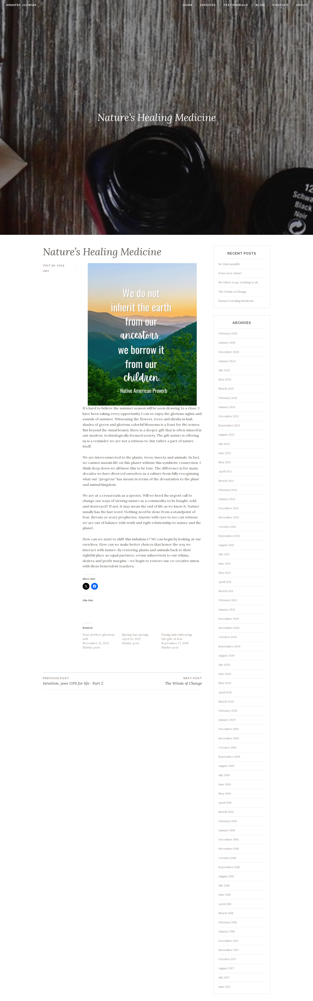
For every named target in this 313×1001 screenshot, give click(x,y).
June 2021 (224, 563)
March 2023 (226, 388)
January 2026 (226, 342)
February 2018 (227, 922)
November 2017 (228, 950)
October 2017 (227, 959)
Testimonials (235, 5)
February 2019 (227, 821)
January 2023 (226, 407)
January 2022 (226, 499)
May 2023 (224, 379)
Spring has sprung (135, 635)
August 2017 (226, 968)
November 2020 (229, 628)
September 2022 (229, 425)
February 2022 (227, 490)
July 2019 (224, 775)
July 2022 (224, 444)
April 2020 (225, 692)
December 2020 (228, 619)
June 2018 (224, 894)
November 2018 (228, 848)
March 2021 (225, 591)
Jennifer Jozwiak (21, 5)
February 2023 (227, 398)
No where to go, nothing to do (238, 282)
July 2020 (224, 665)
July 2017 (224, 977)
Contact (280, 5)
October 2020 (227, 637)
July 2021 (224, 554)
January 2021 (226, 609)
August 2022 (226, 434)
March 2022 (226, 481)
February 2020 (227, 711)
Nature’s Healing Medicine (236, 301)
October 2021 (227, 527)
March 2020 (226, 701)
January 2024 (226, 361)
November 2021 (228, 517)
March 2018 (225, 913)
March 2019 (226, 812)
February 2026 (227, 333)
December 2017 (228, 941)
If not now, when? (230, 273)
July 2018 (224, 885)
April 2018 (224, 904)
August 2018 (226, 876)
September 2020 (229, 646)
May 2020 (224, 683)
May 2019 (224, 793)
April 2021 (224, 582)
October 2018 (227, 858)
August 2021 (226, 545)
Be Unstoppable (229, 264)
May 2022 (224, 462)
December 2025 (228, 352)
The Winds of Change (232, 292)
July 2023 (224, 370)
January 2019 (226, 830)
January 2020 (226, 720)
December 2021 (228, 508)
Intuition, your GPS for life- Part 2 (73, 681)
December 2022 (228, 416)
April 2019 (224, 803)
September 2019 (229, 757)
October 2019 (227, 747)
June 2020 (224, 674)
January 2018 (226, 931)
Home (187, 5)
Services (208, 5)
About (301, 5)
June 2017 (224, 987)
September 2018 (229, 867)
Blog (260, 5)
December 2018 (228, 839)
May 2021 (224, 573)
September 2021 (229, 536)
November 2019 (228, 738)
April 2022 (225, 471)
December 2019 (228, 729)
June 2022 (224, 453)
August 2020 (226, 655)
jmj (46, 270)
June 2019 (224, 784)
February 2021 (227, 600)
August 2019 (226, 766)
